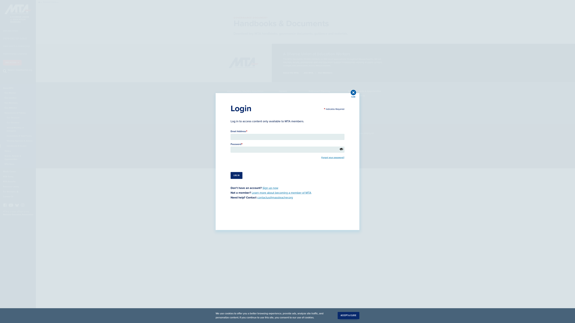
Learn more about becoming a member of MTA (281, 193)
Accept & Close (348, 315)
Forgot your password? (332, 157)
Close (353, 97)
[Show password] (341, 149)
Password (236, 144)
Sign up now (270, 188)
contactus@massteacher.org (275, 197)
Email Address (238, 131)
